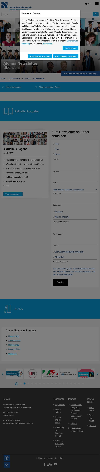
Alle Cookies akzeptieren (65, 56)
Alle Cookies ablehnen (40, 56)
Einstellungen (70, 48)
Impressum (47, 43)
